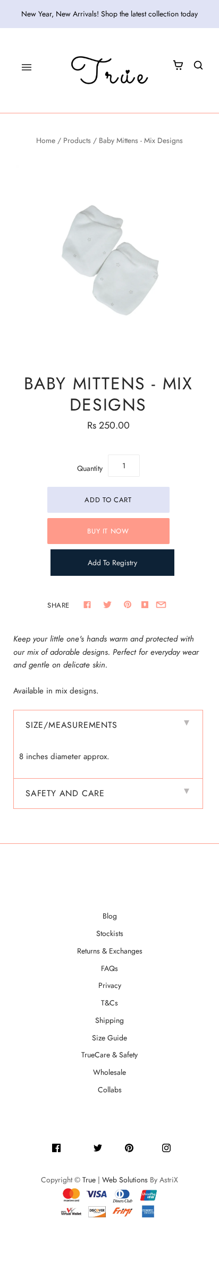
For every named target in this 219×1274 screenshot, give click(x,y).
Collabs (110, 1089)
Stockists (109, 933)
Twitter (113, 1147)
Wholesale (109, 1072)
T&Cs (109, 1002)
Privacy (109, 985)
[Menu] (26, 67)
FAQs (109, 968)
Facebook (77, 1147)
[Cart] (178, 65)
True (89, 1179)
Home (45, 140)
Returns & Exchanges (109, 951)
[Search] (198, 65)
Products (77, 140)
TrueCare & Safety (109, 1054)
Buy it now (108, 531)
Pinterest (147, 1147)
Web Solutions (125, 1179)
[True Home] (109, 70)
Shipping (109, 1020)
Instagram (187, 1147)
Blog (110, 916)
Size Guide (109, 1037)
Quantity (90, 468)
